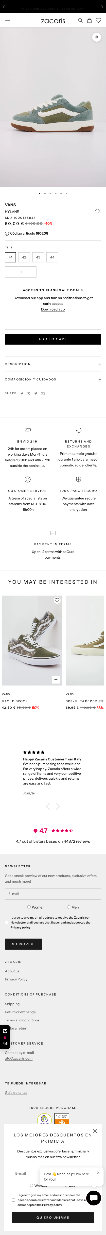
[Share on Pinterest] (36, 393)
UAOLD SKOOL (15, 701)
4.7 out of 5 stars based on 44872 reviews (53, 841)
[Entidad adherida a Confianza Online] (53, 1120)
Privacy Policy (16, 979)
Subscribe (23, 944)
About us (12, 971)
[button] (49, 806)
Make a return (16, 1028)
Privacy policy (52, 1205)
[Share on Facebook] (22, 393)
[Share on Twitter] (29, 393)
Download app (53, 309)
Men (72, 1186)
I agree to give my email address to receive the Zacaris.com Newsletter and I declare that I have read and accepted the (54, 1200)
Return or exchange (20, 1012)
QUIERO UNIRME (52, 1217)
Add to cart (53, 339)
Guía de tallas (16, 1092)
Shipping (12, 1004)
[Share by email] (43, 393)
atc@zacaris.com (19, 1058)
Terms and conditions (22, 1020)
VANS (10, 204)
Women (40, 1186)
